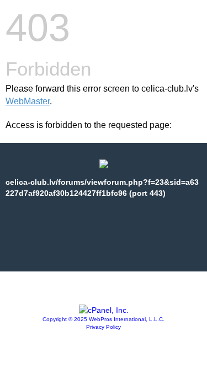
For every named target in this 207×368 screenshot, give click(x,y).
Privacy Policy (103, 327)
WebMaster (28, 101)
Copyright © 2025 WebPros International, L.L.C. (103, 319)
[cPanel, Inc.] (104, 310)
